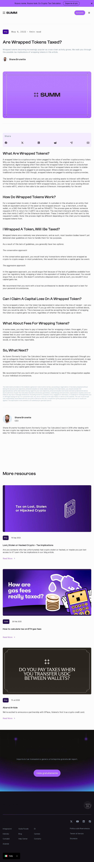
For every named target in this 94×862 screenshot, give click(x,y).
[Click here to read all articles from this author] (47, 424)
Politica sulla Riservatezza (80, 828)
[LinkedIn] (38, 142)
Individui (6, 834)
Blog (20, 834)
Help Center (23, 839)
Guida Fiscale (23, 829)
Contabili (6, 839)
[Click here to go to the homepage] (10, 13)
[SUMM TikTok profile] (89, 821)
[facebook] (6, 142)
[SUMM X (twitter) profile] (71, 821)
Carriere (37, 834)
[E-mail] (88, 142)
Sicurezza (73, 838)
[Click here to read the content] (55, 142)
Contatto (37, 839)
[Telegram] (71, 142)
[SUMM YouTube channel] (77, 821)
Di (35, 829)
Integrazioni (7, 829)
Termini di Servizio (77, 834)
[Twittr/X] (22, 142)
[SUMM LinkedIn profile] (83, 821)
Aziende (6, 844)
